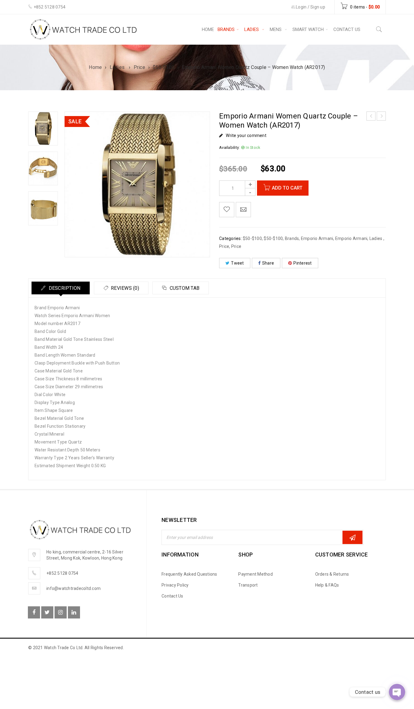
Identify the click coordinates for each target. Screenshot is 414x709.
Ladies (118, 67)
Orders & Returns (332, 574)
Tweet (237, 263)
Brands (292, 238)
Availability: (229, 147)
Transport (248, 585)
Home (95, 67)
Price (139, 67)
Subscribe (352, 537)
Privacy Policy (175, 585)
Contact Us (172, 596)
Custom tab (183, 288)
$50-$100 (163, 67)
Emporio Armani (317, 238)
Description (63, 288)
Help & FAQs (327, 585)
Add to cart (287, 188)
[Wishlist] (226, 209)
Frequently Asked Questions (189, 574)
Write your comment (246, 135)
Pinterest (302, 263)
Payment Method (255, 574)
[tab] (61, 288)
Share (268, 263)
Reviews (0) (124, 288)
